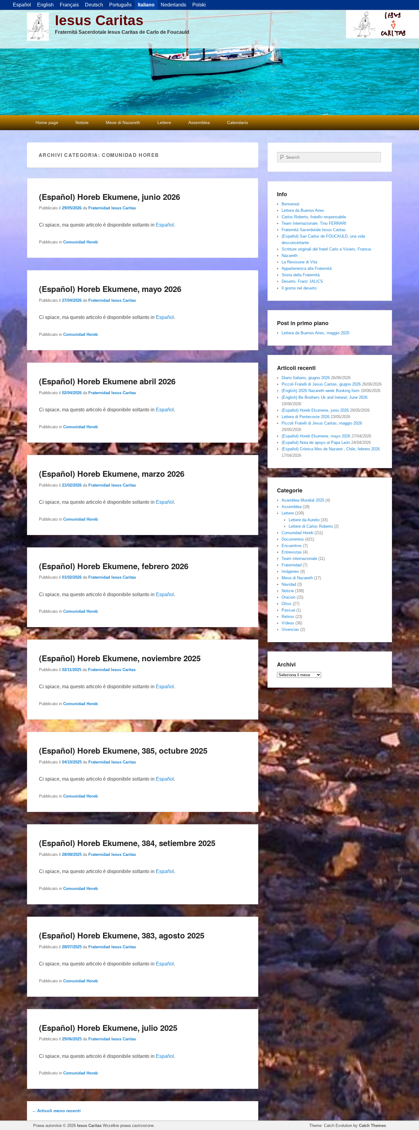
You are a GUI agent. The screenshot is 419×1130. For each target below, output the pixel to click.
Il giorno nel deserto (299, 288)
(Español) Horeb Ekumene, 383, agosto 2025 (121, 935)
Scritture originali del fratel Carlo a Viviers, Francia (326, 249)
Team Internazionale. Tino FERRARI (314, 223)
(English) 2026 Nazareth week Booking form (320, 390)
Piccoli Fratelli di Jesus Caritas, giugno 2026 (321, 384)
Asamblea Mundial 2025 (303, 500)
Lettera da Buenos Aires (303, 210)
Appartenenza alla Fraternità (307, 268)
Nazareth (290, 255)
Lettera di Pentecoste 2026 (305, 416)
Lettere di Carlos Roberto (311, 526)
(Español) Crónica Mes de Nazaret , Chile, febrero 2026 (331, 449)
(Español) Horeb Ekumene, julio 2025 (108, 1027)
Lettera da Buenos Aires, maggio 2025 (315, 333)
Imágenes (290, 571)
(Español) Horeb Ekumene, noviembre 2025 (120, 658)
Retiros (288, 616)
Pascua (288, 610)
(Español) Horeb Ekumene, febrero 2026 (113, 566)
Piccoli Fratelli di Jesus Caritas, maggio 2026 (322, 423)
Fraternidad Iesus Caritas (112, 208)
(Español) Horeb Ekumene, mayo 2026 (110, 288)
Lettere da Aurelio (304, 520)
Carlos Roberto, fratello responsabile (314, 217)
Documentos (293, 539)
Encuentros (292, 545)
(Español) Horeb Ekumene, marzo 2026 (111, 473)
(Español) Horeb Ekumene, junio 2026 (109, 196)
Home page (47, 122)
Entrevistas (292, 552)
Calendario (237, 122)
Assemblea (199, 122)
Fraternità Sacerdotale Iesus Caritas (314, 229)
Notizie (82, 122)
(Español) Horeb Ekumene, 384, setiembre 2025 (127, 842)
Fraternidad (292, 565)
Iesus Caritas (99, 20)
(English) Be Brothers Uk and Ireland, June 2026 (324, 397)
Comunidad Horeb (80, 242)
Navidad (289, 584)
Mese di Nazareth (123, 122)
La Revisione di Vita (299, 262)
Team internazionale (299, 558)
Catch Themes (372, 1125)
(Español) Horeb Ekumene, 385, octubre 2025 (123, 750)
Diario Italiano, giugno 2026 (306, 377)
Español (165, 224)
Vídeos (288, 623)
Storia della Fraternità (301, 275)
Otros (286, 603)
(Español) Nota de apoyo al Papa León (316, 442)
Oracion (288, 597)
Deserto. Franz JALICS (302, 281)
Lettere (164, 122)
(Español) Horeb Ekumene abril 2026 (107, 381)
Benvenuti (290, 204)
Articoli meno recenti (56, 1110)
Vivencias (290, 629)
